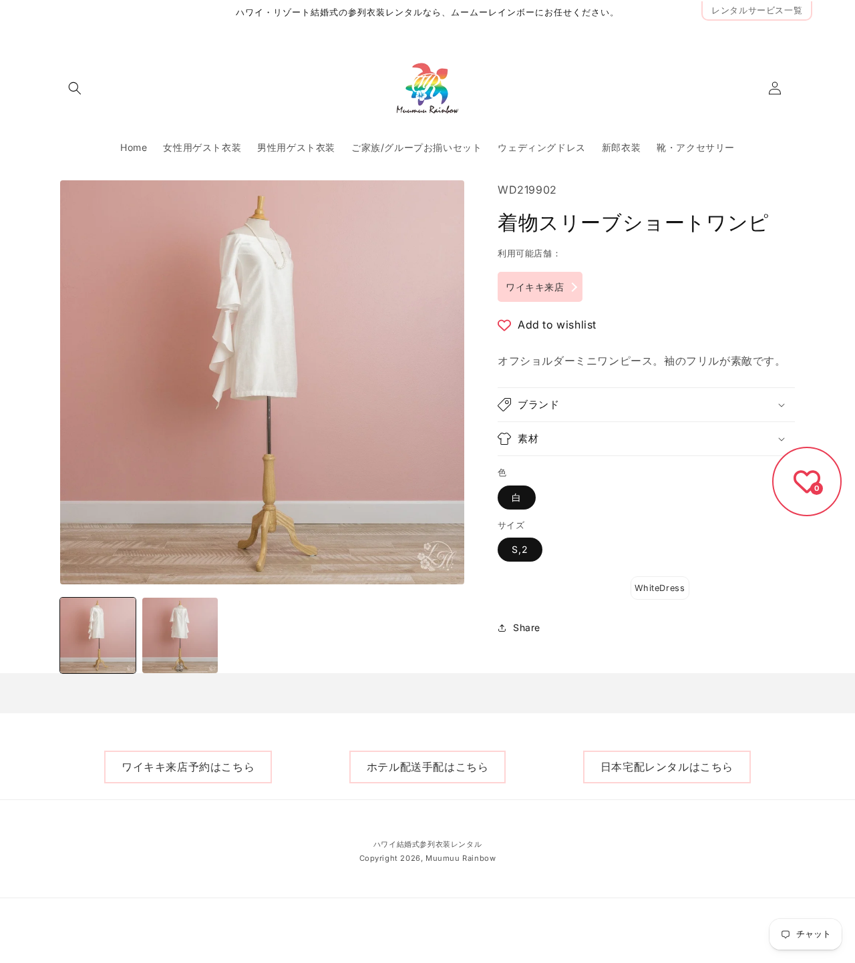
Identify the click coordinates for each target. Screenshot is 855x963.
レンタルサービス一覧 (756, 10)
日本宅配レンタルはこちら (667, 766)
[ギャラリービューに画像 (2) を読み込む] (180, 635)
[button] (75, 88)
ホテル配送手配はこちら (428, 766)
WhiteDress (660, 588)
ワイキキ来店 (535, 287)
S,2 (520, 549)
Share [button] (526, 628)
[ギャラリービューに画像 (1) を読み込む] (98, 635)
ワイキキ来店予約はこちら (188, 766)
